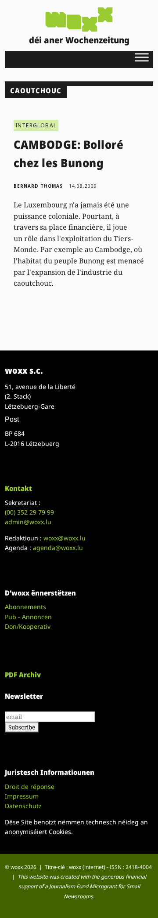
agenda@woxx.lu (58, 547)
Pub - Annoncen (28, 617)
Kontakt (18, 488)
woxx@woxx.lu (64, 538)
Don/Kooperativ (27, 626)
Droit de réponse (29, 786)
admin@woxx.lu (28, 522)
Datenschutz (23, 806)
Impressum (22, 796)
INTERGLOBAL (36, 125)
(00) (29, 512)
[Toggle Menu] (142, 57)
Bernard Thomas (38, 186)
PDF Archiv (23, 675)
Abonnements (25, 607)
